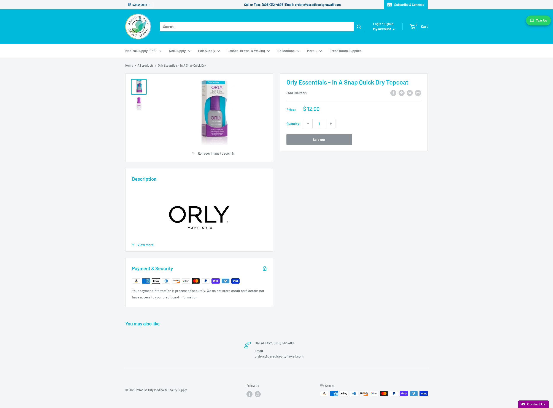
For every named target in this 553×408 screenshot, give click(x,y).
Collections (286, 51)
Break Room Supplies (345, 51)
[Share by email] (418, 92)
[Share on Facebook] (393, 92)
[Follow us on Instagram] (258, 394)
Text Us (541, 20)
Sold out (319, 139)
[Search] (359, 26)
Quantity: (293, 123)
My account (382, 29)
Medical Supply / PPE (141, 51)
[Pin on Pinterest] (402, 92)
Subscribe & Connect (409, 4)
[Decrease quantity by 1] (307, 123)
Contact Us (535, 404)
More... (312, 51)
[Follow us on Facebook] (249, 394)
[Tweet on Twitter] (410, 92)
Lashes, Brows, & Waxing (246, 51)
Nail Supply (177, 51)
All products (146, 65)
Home (129, 65)
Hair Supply (206, 51)
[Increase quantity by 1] (330, 123)
